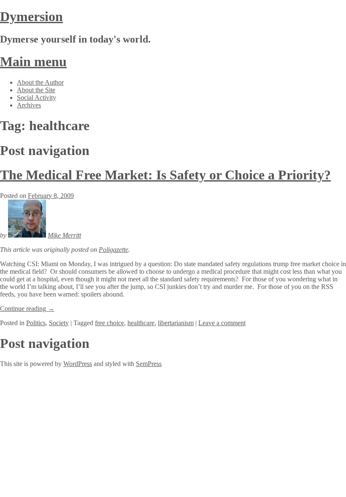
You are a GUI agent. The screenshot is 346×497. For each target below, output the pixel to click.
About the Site (36, 90)
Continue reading (27, 308)
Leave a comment (222, 322)
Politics (36, 322)
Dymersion (31, 16)
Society (59, 322)
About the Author (40, 82)
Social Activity (36, 97)
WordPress (77, 363)
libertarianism (176, 322)
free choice (109, 322)
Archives (29, 105)
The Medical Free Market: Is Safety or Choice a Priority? (165, 174)
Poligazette (113, 249)
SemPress (149, 363)
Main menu (33, 61)
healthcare (140, 322)
